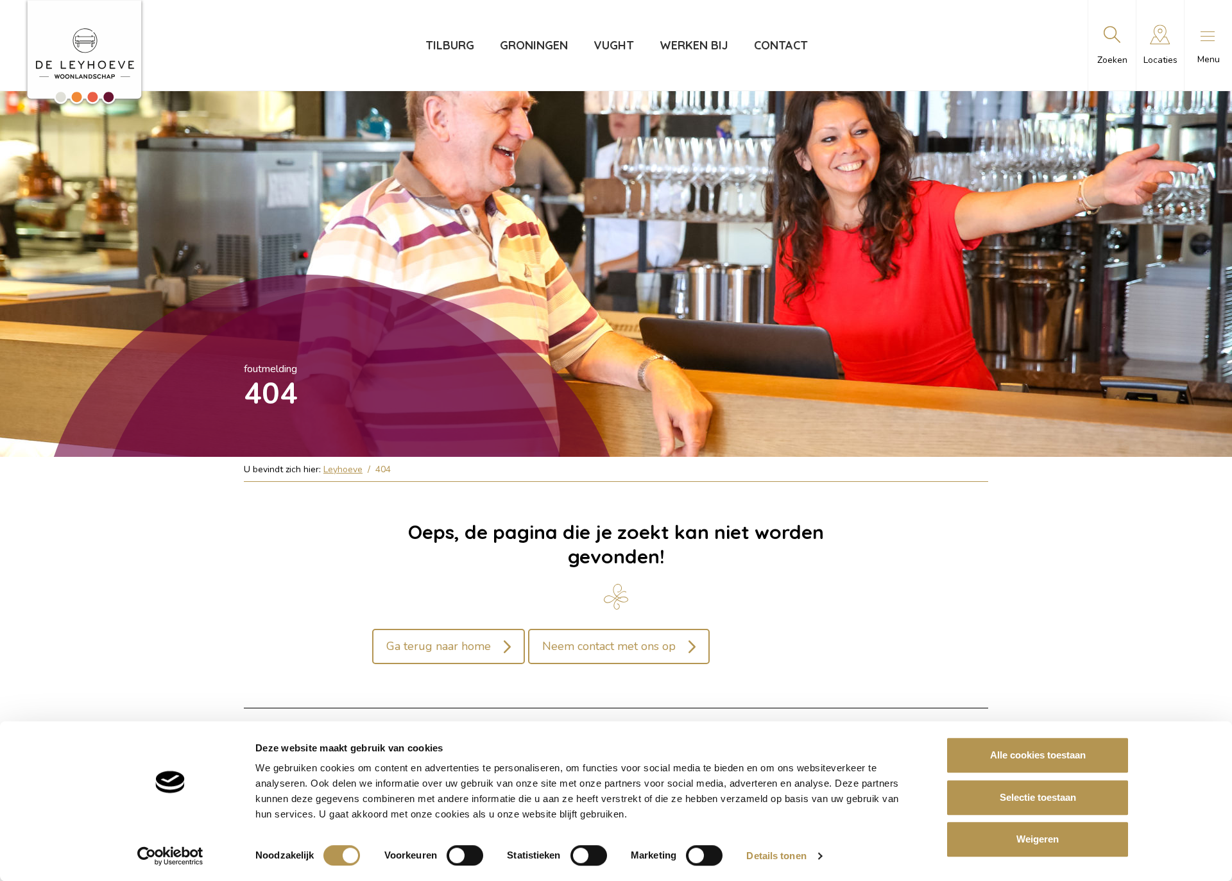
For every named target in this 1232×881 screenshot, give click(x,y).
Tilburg (449, 45)
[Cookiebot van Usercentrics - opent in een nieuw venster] (170, 856)
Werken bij (694, 45)
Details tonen (776, 855)
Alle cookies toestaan (1038, 754)
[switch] (465, 855)
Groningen (534, 45)
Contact (781, 45)
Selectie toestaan (1038, 797)
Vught (614, 45)
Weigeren (1037, 839)
